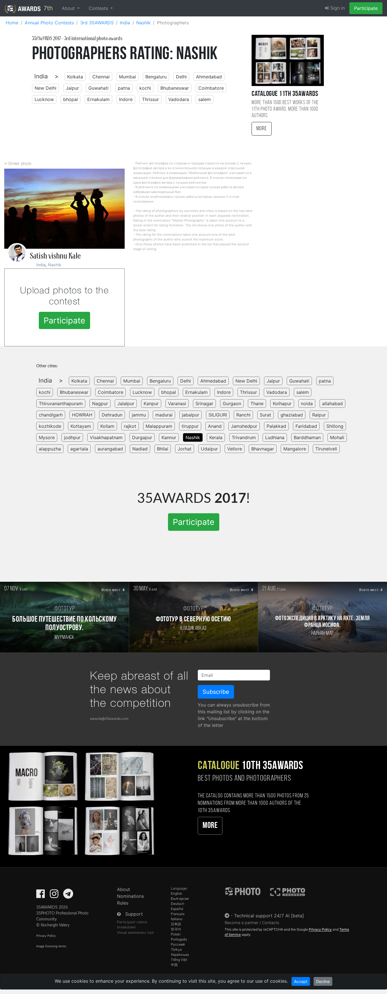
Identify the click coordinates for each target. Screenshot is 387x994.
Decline (323, 981)
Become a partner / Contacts (252, 922)
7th (47, 8)
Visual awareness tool (135, 932)
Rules (122, 903)
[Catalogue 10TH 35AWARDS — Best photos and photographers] (80, 802)
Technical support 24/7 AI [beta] (269, 915)
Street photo (20, 164)
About (123, 889)
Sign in (337, 8)
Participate (366, 8)
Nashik (54, 264)
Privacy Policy (46, 935)
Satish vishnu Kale (55, 256)
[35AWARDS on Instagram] (54, 895)
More (261, 129)
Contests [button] (99, 8)
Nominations (130, 896)
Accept (300, 981)
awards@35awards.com (109, 718)
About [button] (69, 8)
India (41, 76)
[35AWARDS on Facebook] (40, 895)
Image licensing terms (51, 946)
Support (134, 914)
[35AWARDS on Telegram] (68, 895)
